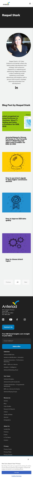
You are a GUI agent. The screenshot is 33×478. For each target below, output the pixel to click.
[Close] (28, 459)
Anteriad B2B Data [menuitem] (9, 354)
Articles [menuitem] (6, 401)
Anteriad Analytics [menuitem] (9, 379)
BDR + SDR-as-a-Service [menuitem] (11, 364)
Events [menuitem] (5, 434)
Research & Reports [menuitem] (9, 409)
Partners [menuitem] (6, 432)
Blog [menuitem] (5, 403)
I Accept (16, 472)
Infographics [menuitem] (7, 420)
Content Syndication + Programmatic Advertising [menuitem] (14, 385)
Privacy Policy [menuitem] (7, 452)
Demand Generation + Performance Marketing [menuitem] (14, 360)
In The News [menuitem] (7, 437)
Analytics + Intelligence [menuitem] (10, 367)
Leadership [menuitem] (7, 429)
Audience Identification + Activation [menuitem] (14, 357)
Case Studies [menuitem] (7, 406)
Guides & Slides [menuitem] (8, 414)
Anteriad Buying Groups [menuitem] (10, 391)
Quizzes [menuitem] (6, 417)
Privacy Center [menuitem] (8, 449)
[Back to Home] (6, 3)
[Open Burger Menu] (30, 3)
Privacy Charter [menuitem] (8, 454)
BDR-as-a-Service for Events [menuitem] (12, 389)
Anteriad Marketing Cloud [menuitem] (11, 370)
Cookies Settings (16, 476)
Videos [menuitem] (6, 412)
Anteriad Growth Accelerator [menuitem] (12, 382)
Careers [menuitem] (6, 440)
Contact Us (8, 327)
